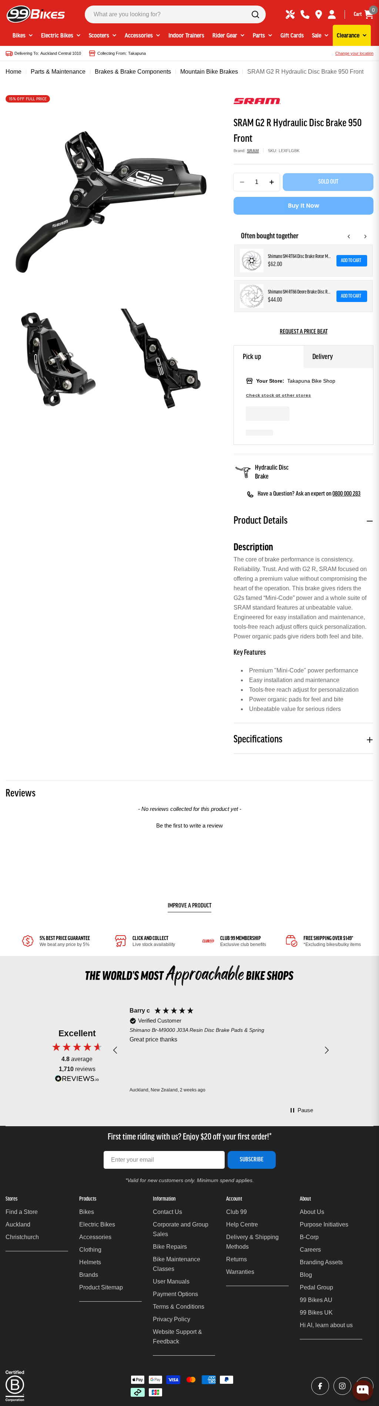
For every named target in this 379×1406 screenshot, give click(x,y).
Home (13, 71)
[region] (221, 1050)
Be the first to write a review (189, 825)
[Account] (332, 14)
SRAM (253, 150)
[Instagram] (342, 1386)
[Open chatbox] (362, 1390)
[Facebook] (320, 1386)
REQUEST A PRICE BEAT (304, 332)
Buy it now (303, 205)
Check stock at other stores (278, 395)
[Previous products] (349, 236)
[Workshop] (290, 14)
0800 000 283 (346, 494)
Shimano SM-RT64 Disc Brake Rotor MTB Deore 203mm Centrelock (300, 256)
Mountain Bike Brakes (209, 71)
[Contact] (305, 14)
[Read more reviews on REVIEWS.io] (77, 1080)
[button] (189, 824)
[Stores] (318, 14)
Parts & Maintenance (58, 71)
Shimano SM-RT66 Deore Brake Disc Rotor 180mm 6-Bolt (300, 292)
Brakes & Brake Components (133, 71)
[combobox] (175, 14)
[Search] (255, 14)
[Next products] (365, 236)
